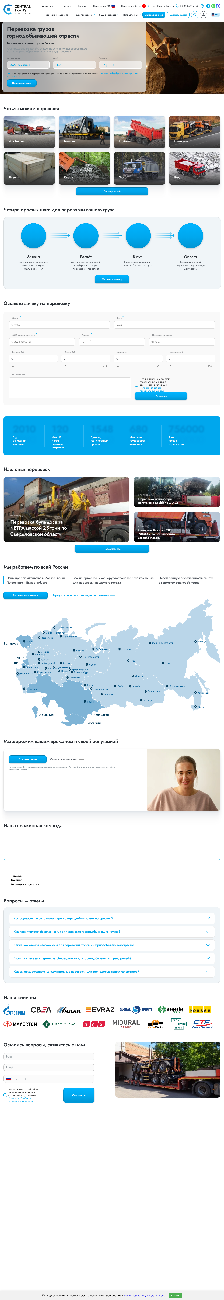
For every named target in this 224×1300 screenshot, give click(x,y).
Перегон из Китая (131, 6)
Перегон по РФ (101, 6)
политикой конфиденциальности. (144, 1296)
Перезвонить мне (21, 83)
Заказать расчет (178, 14)
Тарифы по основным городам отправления (81, 595)
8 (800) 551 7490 (189, 6)
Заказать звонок (154, 14)
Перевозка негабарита (56, 14)
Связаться (79, 1095)
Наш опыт (67, 6)
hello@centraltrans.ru (163, 6)
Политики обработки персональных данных (152, 389)
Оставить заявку (112, 279)
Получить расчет (28, 759)
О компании (46, 6)
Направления (130, 14)
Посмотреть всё (112, 549)
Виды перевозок (107, 14)
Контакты (83, 6)
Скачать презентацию (64, 759)
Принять (175, 1295)
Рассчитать (161, 396)
